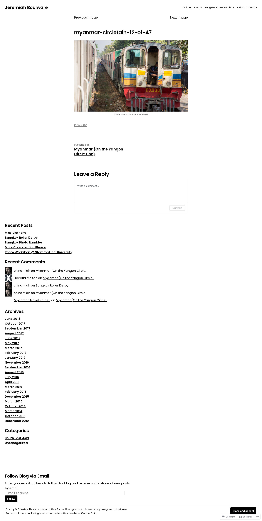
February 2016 (15, 392)
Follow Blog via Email (27, 476)
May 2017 (12, 343)
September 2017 (17, 328)
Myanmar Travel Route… (32, 300)
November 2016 (17, 362)
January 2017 (15, 357)
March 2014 (13, 411)
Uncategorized (16, 443)
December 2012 (17, 421)
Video (240, 7)
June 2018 (12, 319)
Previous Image (86, 17)
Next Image (179, 17)
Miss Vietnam (15, 233)
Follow (11, 498)
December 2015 (17, 396)
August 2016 (14, 372)
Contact (252, 7)
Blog (196, 7)
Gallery (187, 7)
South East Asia (17, 438)
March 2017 (13, 348)
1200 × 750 (80, 125)
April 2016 (12, 382)
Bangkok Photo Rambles (220, 7)
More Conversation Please (25, 247)
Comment (177, 208)
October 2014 (15, 406)
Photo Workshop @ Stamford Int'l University (38, 252)
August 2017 (14, 333)
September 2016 (17, 367)
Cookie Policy (89, 513)
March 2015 (13, 401)
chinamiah (22, 271)
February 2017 (15, 353)
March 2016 (13, 387)
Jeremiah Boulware (26, 7)
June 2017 (12, 338)
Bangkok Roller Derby (21, 237)
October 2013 (15, 416)
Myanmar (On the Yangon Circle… (61, 271)
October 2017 (15, 323)
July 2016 (12, 377)
